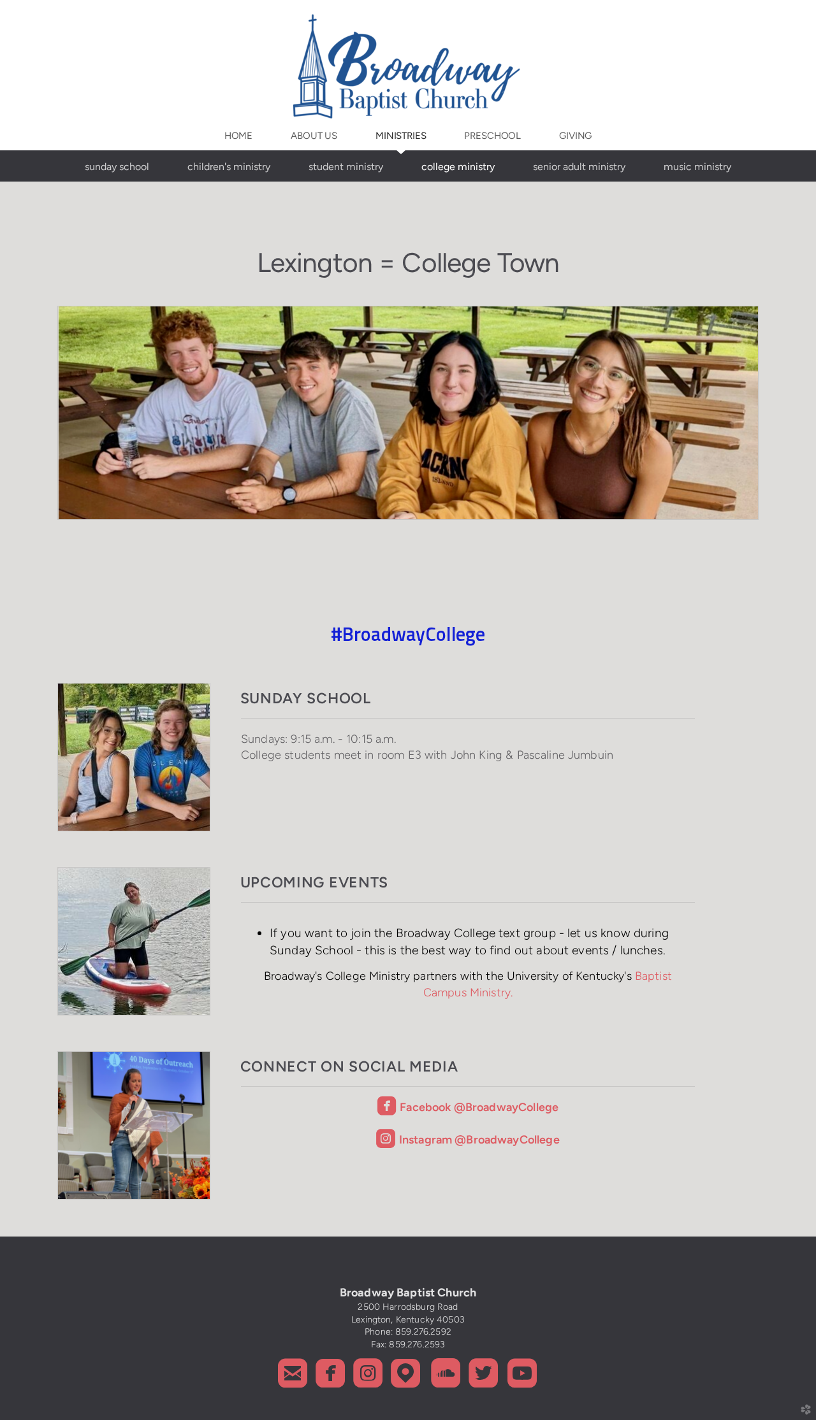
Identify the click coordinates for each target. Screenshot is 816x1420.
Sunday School (117, 167)
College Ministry (458, 167)
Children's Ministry (228, 167)
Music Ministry (697, 167)
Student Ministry (346, 167)
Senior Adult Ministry (579, 167)
